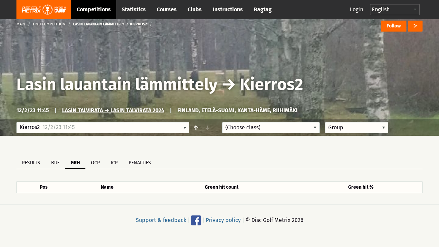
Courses (167, 9)
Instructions (228, 9)
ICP (114, 163)
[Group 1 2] (356, 127)
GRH (75, 163)
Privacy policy (223, 220)
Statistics (134, 9)
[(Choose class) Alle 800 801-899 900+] (271, 127)
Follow (394, 26)
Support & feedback (161, 220)
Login (356, 9)
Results (31, 163)
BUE (55, 163)
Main (20, 24)
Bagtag (263, 9)
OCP (95, 163)
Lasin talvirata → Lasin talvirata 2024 (113, 110)
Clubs (195, 9)
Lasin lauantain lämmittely (116, 84)
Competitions (94, 9)
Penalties (140, 163)
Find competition (49, 24)
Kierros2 (271, 84)
